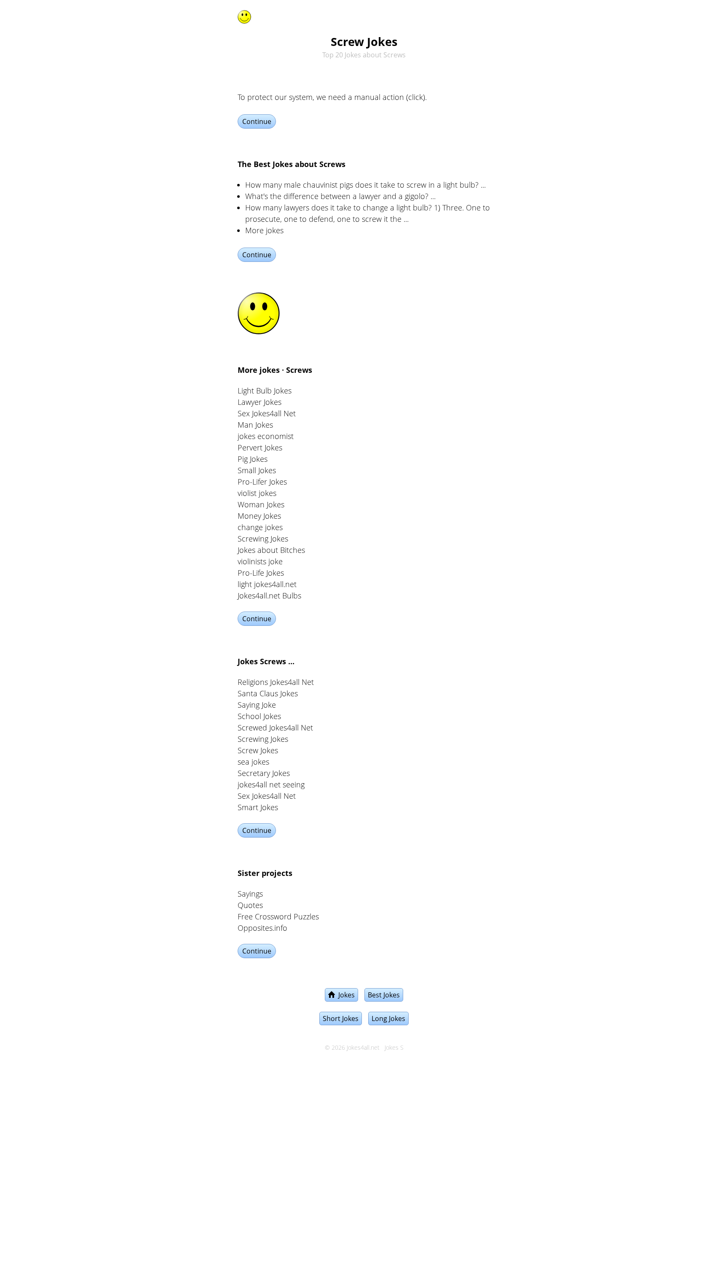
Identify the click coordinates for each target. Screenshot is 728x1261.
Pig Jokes (253, 459)
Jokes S (394, 1047)
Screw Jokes (258, 750)
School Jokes (259, 716)
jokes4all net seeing (271, 784)
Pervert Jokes (260, 447)
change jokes (260, 527)
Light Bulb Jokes (265, 390)
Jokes (345, 995)
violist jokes (257, 493)
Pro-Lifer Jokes (262, 482)
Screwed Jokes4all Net (275, 727)
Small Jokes (257, 470)
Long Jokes (388, 1018)
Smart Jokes (258, 807)
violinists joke (260, 561)
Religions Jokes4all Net (276, 682)
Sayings (250, 894)
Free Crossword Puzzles (278, 916)
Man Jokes (255, 425)
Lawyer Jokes (259, 402)
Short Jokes (341, 1018)
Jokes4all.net (363, 1047)
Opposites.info (262, 928)
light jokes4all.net (267, 584)
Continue (256, 121)
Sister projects (265, 873)
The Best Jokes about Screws (291, 164)
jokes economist (266, 436)
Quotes (250, 905)
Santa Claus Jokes (268, 693)
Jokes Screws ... (266, 661)
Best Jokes (384, 995)
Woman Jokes (261, 504)
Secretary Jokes (264, 773)
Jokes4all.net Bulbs (269, 595)
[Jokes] (244, 15)
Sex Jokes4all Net (267, 413)
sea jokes (253, 762)
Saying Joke (257, 705)
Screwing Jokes (263, 539)
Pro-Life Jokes (261, 573)
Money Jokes (259, 516)
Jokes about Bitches (271, 550)
